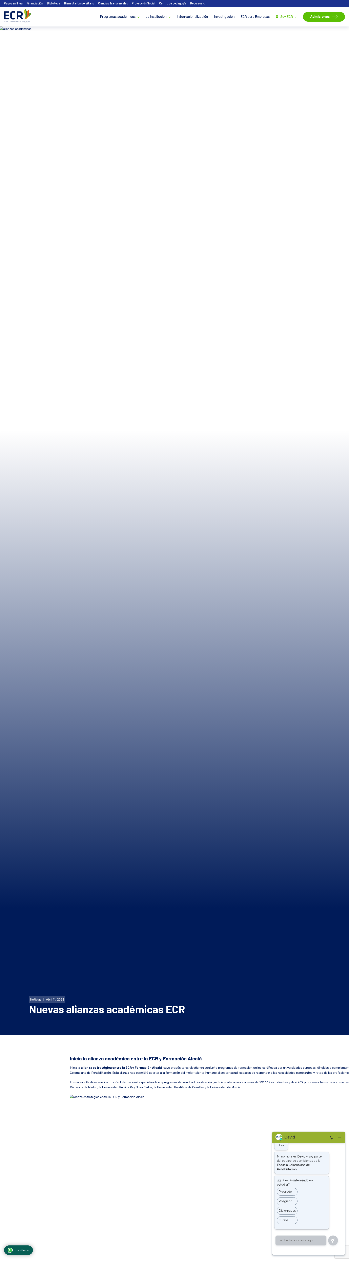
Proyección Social (143, 3)
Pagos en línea (13, 3)
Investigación (224, 17)
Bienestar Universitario (79, 3)
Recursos (196, 3)
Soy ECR (286, 17)
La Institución (156, 17)
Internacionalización (192, 17)
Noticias (35, 999)
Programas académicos (118, 17)
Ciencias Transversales (113, 3)
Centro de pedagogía (172, 3)
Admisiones (320, 17)
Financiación (35, 3)
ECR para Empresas (255, 17)
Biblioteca (53, 3)
